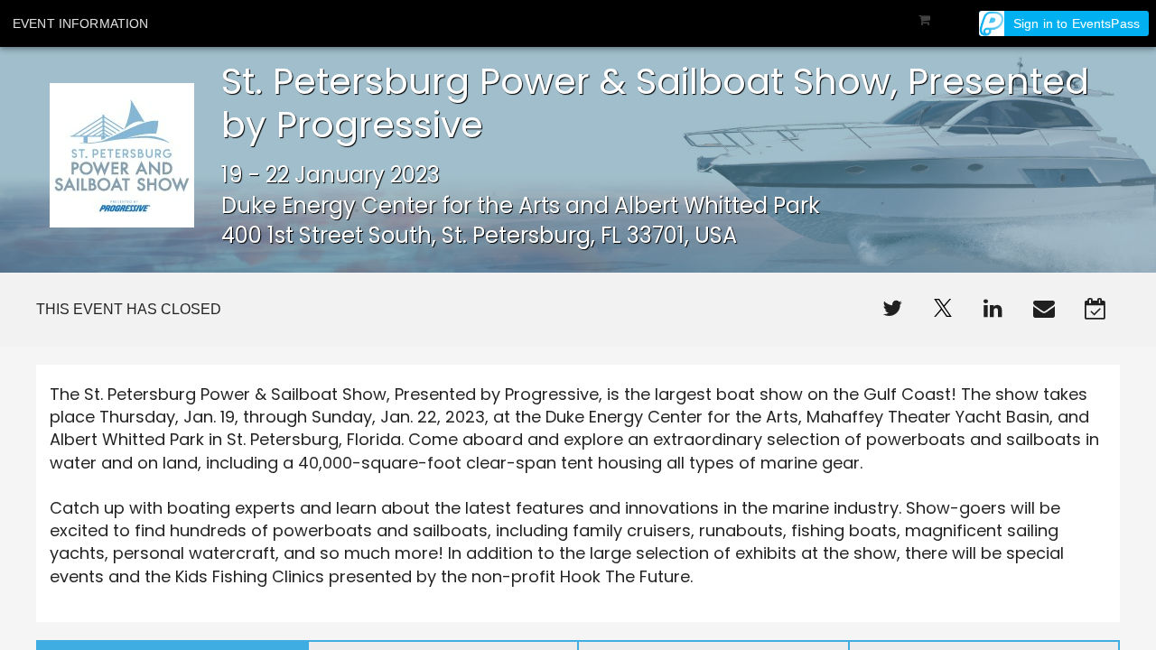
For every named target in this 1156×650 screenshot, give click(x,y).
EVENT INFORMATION (80, 23)
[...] (892, 310)
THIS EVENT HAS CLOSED (128, 309)
